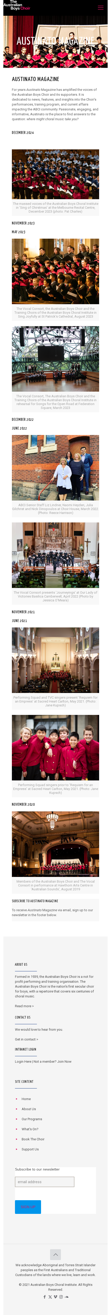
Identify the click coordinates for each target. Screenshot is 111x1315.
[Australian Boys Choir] (16, 7)
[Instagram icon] (61, 1297)
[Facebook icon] (45, 1297)
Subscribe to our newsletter (37, 1169)
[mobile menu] (100, 7)
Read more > (24, 1006)
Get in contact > (26, 1039)
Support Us (30, 1149)
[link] (55, 182)
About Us (29, 1109)
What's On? (30, 1129)
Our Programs (32, 1119)
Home (26, 1099)
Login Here (23, 1061)
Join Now (64, 1061)
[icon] (66, 1297)
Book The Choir (33, 1139)
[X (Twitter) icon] (50, 1297)
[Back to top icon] (55, 1254)
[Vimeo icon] (56, 1297)
